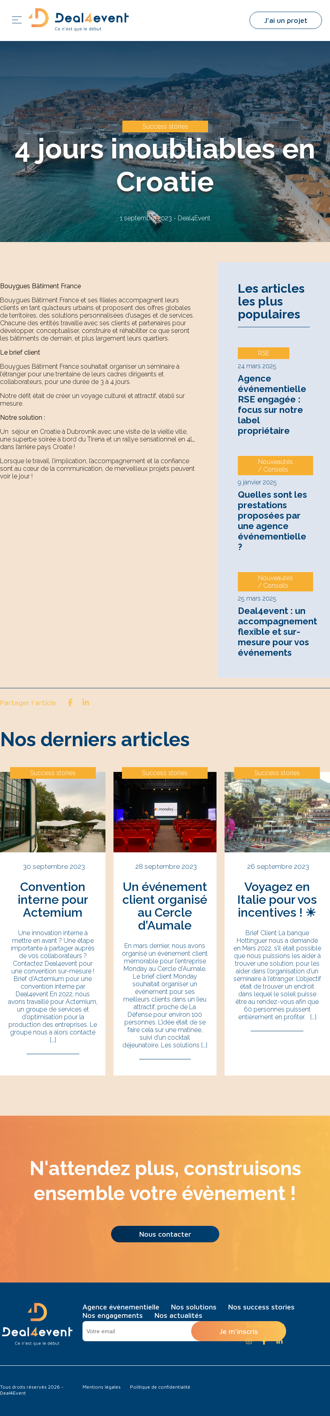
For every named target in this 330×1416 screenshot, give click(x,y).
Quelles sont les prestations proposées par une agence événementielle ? (272, 520)
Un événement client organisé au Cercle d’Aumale (164, 906)
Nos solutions (194, 1307)
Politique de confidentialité (160, 1387)
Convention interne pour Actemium (53, 899)
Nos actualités (178, 1315)
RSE (263, 353)
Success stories (165, 126)
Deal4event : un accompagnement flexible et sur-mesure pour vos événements (277, 631)
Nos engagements (112, 1315)
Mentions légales (101, 1387)
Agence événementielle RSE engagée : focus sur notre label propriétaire (272, 404)
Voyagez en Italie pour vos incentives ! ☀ (277, 899)
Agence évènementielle (120, 1307)
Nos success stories (261, 1307)
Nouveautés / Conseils (275, 465)
